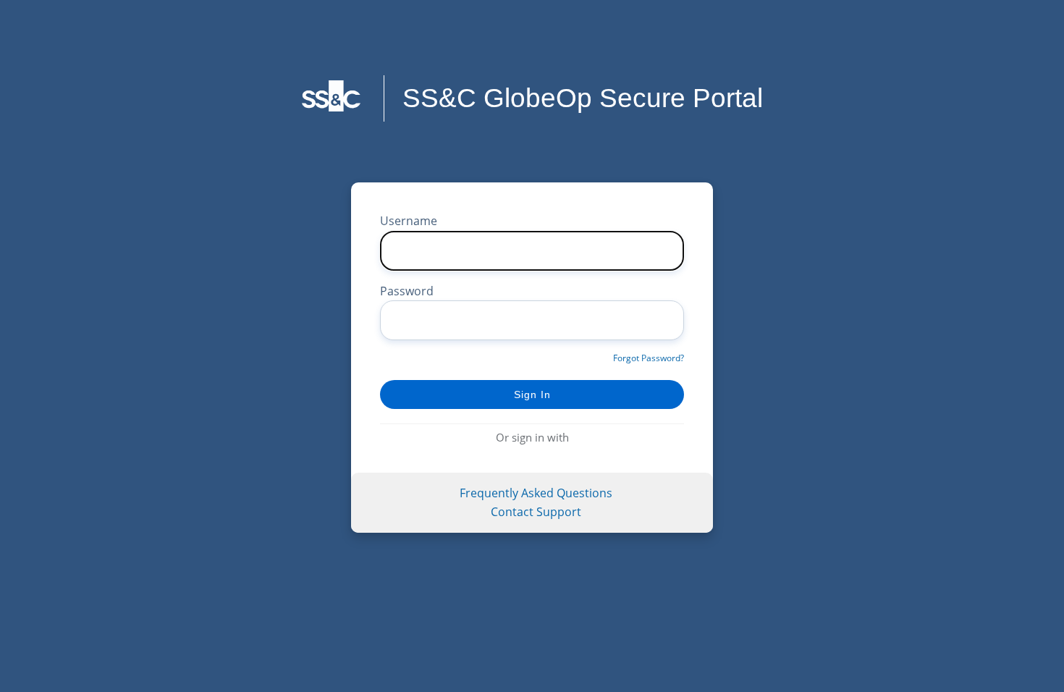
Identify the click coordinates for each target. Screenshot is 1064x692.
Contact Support (536, 512)
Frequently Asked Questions (536, 493)
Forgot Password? (648, 358)
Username (408, 221)
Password (407, 291)
